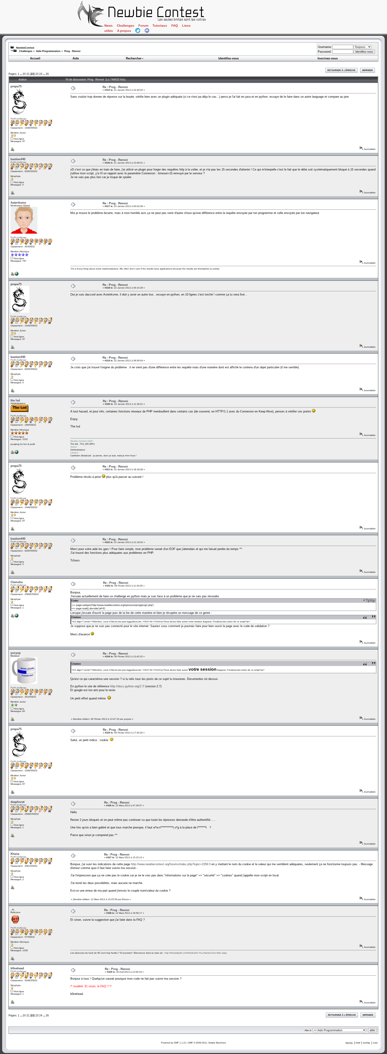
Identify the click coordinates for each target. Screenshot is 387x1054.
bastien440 (18, 159)
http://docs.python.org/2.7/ (127, 686)
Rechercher (134, 58)
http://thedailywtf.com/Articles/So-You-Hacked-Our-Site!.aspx (196, 953)
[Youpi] (16, 275)
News (108, 25)
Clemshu (17, 582)
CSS (375, 1043)
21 (28, 73)
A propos (124, 30)
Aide (76, 58)
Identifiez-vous (228, 58)
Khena (15, 854)
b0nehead (17, 968)
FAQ (174, 25)
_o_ (13, 909)
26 (47, 73)
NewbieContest (25, 47)
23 (37, 73)
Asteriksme (18, 202)
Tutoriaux (160, 25)
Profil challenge (18, 118)
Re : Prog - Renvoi (115, 87)
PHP (358, 1043)
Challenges (125, 25)
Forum (143, 25)
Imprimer (367, 70)
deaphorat (17, 802)
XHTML (366, 1043)
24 (40, 73)
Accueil (35, 58)
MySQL (349, 1043)
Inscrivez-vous (328, 58)
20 (24, 73)
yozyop (16, 653)
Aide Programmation (48, 51)
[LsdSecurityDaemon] (16, 453)
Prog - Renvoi (72, 51)
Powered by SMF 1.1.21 (173, 1042)
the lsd (15, 400)
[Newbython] (16, 616)
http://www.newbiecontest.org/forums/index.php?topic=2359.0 (171, 864)
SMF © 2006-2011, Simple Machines (207, 1042)
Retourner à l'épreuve (341, 70)
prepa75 (16, 86)
